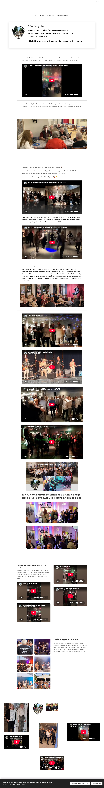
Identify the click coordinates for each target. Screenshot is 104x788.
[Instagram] (99, 1)
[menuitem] (36, 16)
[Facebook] (97, 1)
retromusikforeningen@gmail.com (38, 36)
